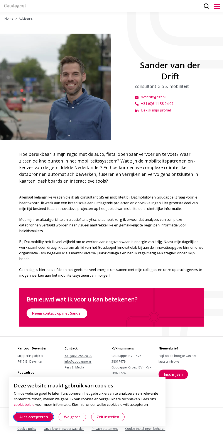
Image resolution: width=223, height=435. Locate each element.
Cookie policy (26, 428)
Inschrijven (176, 375)
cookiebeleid (24, 404)
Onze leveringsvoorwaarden (64, 428)
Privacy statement (105, 428)
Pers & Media (74, 367)
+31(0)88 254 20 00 (78, 355)
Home (8, 18)
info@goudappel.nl (77, 361)
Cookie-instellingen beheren (145, 428)
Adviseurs (26, 18)
